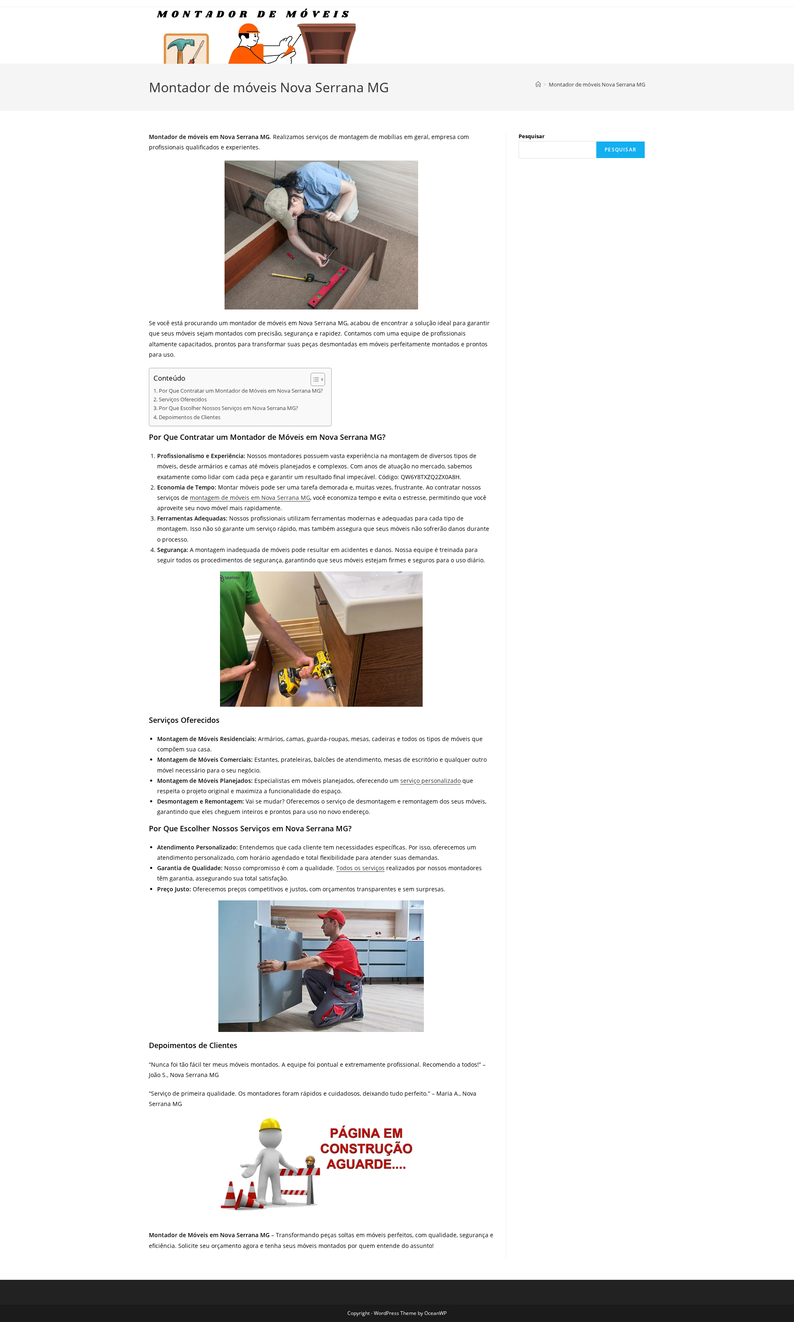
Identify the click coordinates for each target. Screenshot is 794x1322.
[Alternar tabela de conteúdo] (313, 379)
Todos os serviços (360, 868)
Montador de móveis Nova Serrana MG (597, 84)
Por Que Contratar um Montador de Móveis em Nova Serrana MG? (241, 390)
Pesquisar (532, 136)
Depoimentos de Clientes (189, 417)
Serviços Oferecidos (183, 399)
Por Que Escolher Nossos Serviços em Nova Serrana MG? (228, 408)
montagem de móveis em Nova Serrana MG (250, 497)
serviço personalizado (430, 781)
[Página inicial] (538, 84)
